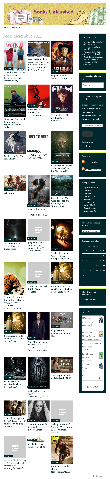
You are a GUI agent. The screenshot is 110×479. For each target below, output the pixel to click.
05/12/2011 (55, 462)
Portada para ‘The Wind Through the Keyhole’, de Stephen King (60, 202)
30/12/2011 (8, 68)
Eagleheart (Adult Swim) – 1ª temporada (62, 77)
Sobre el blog (89, 205)
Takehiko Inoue (86, 370)
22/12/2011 (55, 194)
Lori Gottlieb (86, 349)
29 (93, 275)
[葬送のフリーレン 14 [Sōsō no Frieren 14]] (101, 322)
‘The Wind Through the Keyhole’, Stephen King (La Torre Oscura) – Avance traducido (14, 303)
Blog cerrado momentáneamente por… (61, 333)
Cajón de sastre (89, 188)
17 (100, 266)
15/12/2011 (55, 326)
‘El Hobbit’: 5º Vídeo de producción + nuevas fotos (62, 118)
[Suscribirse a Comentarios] (83, 170)
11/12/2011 (32, 420)
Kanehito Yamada (87, 328)
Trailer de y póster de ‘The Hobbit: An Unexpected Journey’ (61, 256)
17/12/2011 (32, 338)
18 (104, 266)
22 (93, 270)
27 (87, 275)
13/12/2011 (8, 377)
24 (100, 270)
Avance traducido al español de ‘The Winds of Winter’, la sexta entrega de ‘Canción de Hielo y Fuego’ (39, 65)
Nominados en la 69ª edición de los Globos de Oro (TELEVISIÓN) (61, 289)
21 (90, 270)
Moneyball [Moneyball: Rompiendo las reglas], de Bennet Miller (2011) (15, 123)
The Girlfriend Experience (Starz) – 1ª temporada (92, 58)
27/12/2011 (32, 105)
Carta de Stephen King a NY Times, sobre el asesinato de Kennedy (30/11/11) (15, 464)
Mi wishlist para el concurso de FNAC (37, 445)
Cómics (86, 191)
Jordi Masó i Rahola (87, 360)
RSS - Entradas (91, 162)
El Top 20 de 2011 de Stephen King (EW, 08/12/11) (37, 427)
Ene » (90, 282)
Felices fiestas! (11, 193)
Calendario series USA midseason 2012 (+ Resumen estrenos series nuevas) (15, 76)
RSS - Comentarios (93, 170)
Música (86, 199)
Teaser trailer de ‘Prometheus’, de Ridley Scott (12, 246)
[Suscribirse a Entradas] (83, 162)
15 (93, 266)
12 (83, 266)
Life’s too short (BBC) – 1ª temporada (38, 156)
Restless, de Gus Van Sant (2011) (14, 157)
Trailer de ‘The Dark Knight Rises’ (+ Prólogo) (37, 289)
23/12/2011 (32, 205)
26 (83, 275)
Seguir (87, 134)
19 (83, 270)
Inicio (6, 27)
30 (97, 275)
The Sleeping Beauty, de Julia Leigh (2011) (61, 376)
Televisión (88, 208)
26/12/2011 (8, 152)
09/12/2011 (55, 420)
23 (97, 270)
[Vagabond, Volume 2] (101, 368)
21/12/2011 (55, 249)
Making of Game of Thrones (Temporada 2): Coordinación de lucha (61, 428)
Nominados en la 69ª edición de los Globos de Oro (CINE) (14, 339)
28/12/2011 (8, 115)
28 (90, 275)
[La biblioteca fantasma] (101, 358)
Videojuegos (88, 211)
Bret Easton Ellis (87, 378)
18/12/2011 (55, 282)
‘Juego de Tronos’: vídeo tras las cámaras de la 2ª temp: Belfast (36, 246)
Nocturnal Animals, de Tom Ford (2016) (91, 48)
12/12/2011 (8, 414)
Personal (87, 202)
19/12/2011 (8, 293)
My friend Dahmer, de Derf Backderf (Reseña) (92, 43)
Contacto (16, 27)
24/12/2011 (32, 151)
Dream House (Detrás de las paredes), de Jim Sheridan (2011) (61, 168)
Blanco (85, 375)
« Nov (84, 282)
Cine (85, 194)
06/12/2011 (32, 440)
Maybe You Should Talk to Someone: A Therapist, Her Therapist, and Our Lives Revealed (92, 339)
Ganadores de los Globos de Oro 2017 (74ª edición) (92, 53)
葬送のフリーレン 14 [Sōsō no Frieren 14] (89, 322)
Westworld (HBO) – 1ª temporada (90, 63)
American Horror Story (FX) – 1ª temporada (36, 112)
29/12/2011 (32, 55)
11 (104, 261)
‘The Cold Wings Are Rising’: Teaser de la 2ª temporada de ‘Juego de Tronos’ (15, 422)
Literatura (87, 197)
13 (87, 266)
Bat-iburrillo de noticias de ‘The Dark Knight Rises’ (14, 384)
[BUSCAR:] (93, 85)
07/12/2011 (8, 456)
